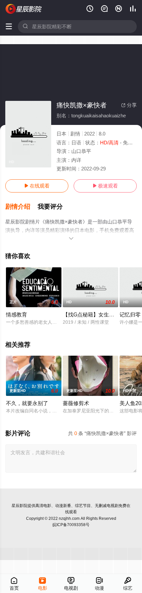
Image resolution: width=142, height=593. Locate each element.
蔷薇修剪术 (76, 403)
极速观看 (105, 186)
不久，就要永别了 (27, 403)
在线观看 (37, 186)
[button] (21, 206)
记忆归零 (130, 314)
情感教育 (16, 314)
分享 (129, 105)
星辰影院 (19, 505)
